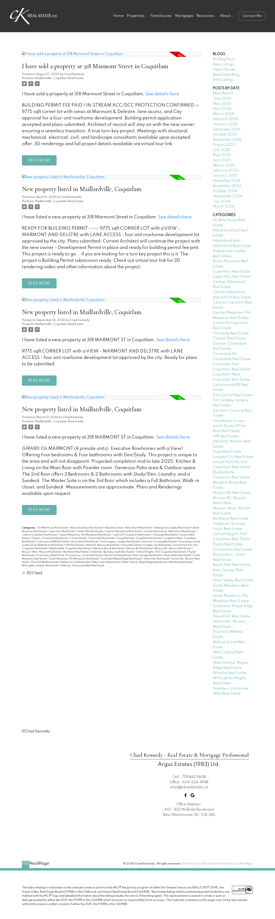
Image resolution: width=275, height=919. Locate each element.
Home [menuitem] (118, 16)
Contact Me (252, 16)
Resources (205, 16)
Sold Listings (223, 80)
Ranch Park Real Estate (118, 555)
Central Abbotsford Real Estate (123, 531)
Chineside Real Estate (165, 535)
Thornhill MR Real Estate (45, 562)
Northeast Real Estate (76, 552)
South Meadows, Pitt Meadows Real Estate (74, 559)
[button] (252, 16)
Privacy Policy (192, 863)
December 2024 (226, 181)
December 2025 (226, 129)
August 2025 (224, 145)
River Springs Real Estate (147, 555)
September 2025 (227, 140)
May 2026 (222, 104)
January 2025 (225, 176)
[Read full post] (111, 57)
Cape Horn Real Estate (62, 531)
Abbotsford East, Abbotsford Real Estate (128, 528)
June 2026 (222, 98)
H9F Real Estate (75, 545)
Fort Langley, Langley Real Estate (120, 542)
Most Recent (223, 93)
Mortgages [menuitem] (184, 16)
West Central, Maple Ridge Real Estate (145, 562)
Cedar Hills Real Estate (90, 531)
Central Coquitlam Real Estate (39, 535)
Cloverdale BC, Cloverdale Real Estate (92, 538)
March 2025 (223, 165)
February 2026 (225, 119)
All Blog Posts (224, 59)
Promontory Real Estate (51, 555)
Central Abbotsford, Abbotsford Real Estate (170, 531)
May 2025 (222, 155)
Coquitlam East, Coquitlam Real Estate (139, 538)
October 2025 (225, 134)
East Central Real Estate (85, 542)
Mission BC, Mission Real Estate (173, 548)
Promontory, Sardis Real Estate (84, 555)
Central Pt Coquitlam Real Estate (132, 535)
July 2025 (221, 150)
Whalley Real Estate (181, 562)
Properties (135, 16)
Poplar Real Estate (228, 544)
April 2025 (222, 160)
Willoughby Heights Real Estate (40, 565)
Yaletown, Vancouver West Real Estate (82, 565)
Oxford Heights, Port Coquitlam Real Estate (161, 552)
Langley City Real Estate (158, 545)
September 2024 (227, 196)
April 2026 (222, 109)
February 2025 (225, 170)
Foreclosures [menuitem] (161, 16)
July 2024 (221, 201)
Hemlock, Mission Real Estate (103, 545)
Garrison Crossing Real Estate (159, 542)
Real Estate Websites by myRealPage (228, 863)
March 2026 (223, 114)
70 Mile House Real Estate (53, 528)
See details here (162, 94)
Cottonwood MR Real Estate (53, 542)
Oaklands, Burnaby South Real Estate (112, 552)
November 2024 (227, 186)
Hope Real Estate (132, 545)
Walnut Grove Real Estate (76, 562)
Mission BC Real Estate (140, 548)
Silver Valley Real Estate (178, 555)
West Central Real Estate (106, 562)
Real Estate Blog (226, 75)
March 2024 (223, 206)
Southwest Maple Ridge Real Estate (121, 559)
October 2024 (225, 191)
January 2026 (225, 124)
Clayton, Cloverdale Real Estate (50, 538)
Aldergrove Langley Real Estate (172, 528)
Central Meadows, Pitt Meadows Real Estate (85, 535)
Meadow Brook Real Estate (109, 548)
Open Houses (224, 69)
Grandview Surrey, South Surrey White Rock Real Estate (229, 426)
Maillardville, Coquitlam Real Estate (59, 78)
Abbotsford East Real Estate (86, 528)
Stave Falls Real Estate (157, 559)
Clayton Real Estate (229, 338)
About (225, 16)
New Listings (223, 64)
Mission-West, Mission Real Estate (42, 552)
